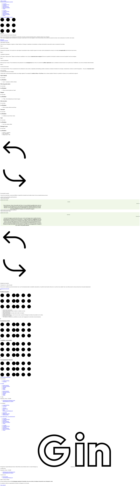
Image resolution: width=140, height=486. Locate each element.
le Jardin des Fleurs (6, 4)
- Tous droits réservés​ (7, 416)
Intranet (4, 388)
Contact (4, 8)
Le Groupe (4, 3)
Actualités (4, 387)
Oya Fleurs (4, 5)
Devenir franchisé (6, 6)
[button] (70, 150)
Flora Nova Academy (6, 422)
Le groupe (2, 383)
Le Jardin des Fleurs (6, 419)
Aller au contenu (3, 0)
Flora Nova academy (6, 7)
